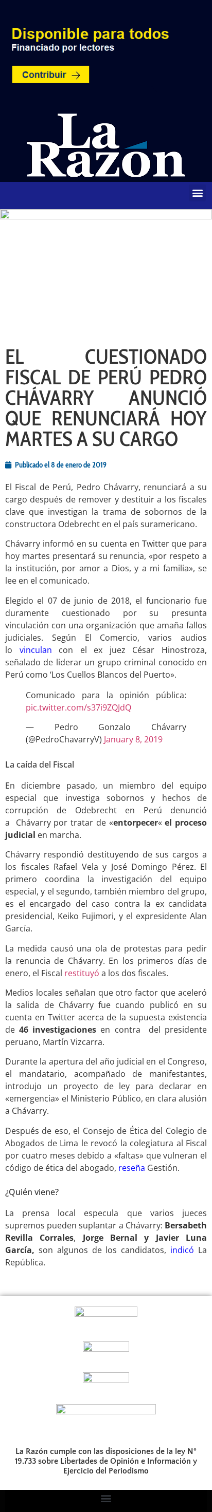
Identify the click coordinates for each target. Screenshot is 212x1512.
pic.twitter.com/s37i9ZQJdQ (78, 707)
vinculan (36, 650)
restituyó (81, 973)
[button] (197, 192)
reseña (131, 1167)
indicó (182, 1250)
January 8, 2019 (133, 739)
